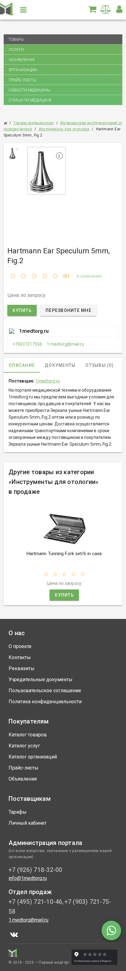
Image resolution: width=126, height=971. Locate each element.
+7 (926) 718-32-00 (35, 869)
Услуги (16, 49)
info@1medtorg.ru (28, 878)
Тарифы (18, 812)
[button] (119, 9)
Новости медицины (29, 90)
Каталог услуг (24, 746)
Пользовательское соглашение (45, 690)
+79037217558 (27, 344)
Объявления (22, 59)
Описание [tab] (22, 365)
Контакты (20, 657)
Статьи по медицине (30, 100)
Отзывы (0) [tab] (99, 365)
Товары (16, 39)
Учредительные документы (40, 679)
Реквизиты (22, 668)
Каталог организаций (33, 757)
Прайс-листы (22, 80)
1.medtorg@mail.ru (65, 344)
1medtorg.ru (34, 331)
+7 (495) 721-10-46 (35, 901)
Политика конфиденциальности (45, 701)
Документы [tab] (60, 365)
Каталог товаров (28, 735)
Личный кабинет (27, 823)
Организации (23, 69)
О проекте (20, 646)
